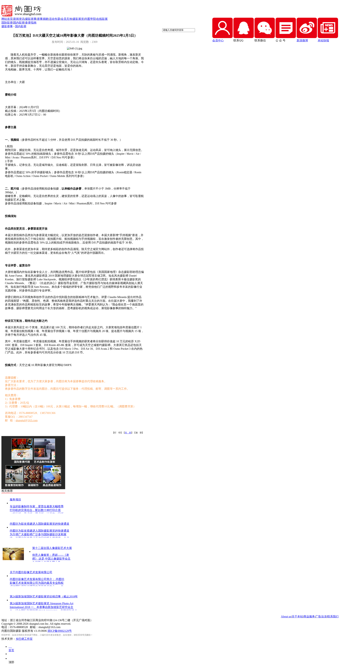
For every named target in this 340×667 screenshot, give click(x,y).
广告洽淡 (321, 616)
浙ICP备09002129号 (59, 630)
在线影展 (102, 18)
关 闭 (128, 432)
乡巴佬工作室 (24, 638)
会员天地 (66, 18)
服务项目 (15, 499)
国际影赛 (7, 22)
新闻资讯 (19, 18)
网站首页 (7, 18)
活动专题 (54, 18)
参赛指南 (30, 22)
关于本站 (297, 616)
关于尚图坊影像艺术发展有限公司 (31, 572)
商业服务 (309, 616)
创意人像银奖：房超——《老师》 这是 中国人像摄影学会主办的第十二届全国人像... (51, 558)
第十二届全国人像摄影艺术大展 (52, 547)
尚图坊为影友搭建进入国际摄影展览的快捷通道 (39, 523)
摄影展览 (78, 18)
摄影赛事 (30, 18)
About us (286, 616)
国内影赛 (19, 22)
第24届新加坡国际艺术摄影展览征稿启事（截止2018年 (44, 596)
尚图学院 (90, 18)
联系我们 (333, 616)
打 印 (117, 432)
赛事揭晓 (42, 18)
